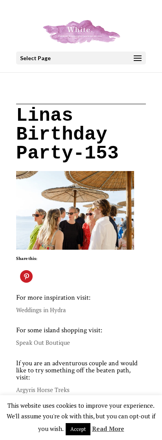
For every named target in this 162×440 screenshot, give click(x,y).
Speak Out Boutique (43, 342)
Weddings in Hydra (41, 310)
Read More (108, 429)
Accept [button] (78, 429)
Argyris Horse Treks (43, 390)
